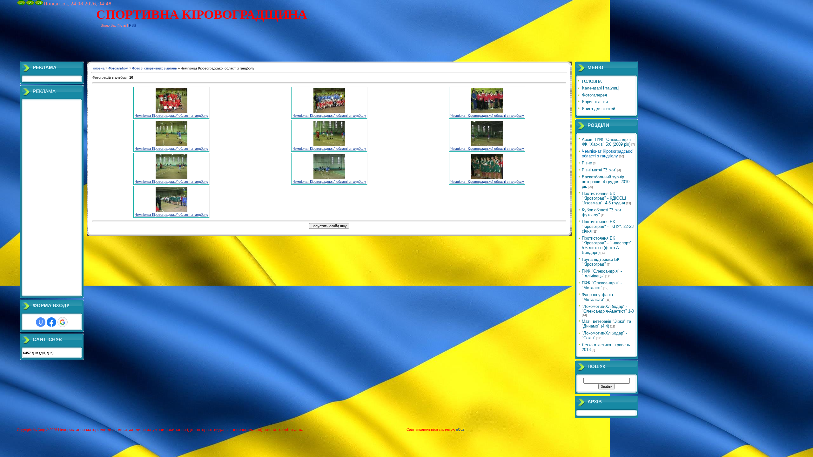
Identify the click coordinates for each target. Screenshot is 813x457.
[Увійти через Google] (62, 322)
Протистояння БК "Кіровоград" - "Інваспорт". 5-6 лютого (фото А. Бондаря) (607, 245)
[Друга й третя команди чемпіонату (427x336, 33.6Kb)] (329, 112)
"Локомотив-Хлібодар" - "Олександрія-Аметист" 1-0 (608, 309)
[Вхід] (39, 4)
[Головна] (21, 4)
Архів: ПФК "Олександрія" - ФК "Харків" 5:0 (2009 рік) (608, 142)
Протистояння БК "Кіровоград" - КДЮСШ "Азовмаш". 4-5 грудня (604, 198)
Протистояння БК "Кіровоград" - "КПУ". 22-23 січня (608, 226)
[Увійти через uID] (40, 322)
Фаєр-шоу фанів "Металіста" (597, 297)
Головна (97, 68)
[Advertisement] (132, 47)
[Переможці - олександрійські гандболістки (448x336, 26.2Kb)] (487, 178)
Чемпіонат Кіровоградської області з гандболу (171, 115)
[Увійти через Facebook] (51, 322)
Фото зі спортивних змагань (154, 68)
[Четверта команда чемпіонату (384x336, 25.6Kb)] (487, 112)
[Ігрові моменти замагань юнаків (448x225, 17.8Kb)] (487, 145)
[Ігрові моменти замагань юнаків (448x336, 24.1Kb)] (171, 145)
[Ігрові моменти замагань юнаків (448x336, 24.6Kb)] (171, 178)
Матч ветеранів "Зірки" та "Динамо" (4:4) (606, 323)
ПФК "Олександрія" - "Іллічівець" (602, 273)
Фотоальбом (118, 68)
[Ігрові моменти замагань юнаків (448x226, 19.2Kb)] (329, 178)
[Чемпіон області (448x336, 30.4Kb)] (171, 112)
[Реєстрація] (30, 4)
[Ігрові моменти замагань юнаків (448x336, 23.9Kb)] (329, 145)
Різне (587, 163)
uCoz (460, 429)
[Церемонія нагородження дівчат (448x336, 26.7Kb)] (171, 211)
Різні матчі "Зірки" (599, 170)
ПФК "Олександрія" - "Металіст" (602, 285)
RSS (132, 25)
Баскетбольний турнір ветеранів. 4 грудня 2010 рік (605, 182)
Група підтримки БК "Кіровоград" (601, 262)
